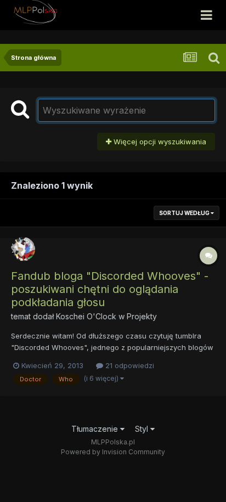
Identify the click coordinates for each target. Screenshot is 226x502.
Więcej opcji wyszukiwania (158, 141)
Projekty (142, 316)
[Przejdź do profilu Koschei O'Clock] (23, 249)
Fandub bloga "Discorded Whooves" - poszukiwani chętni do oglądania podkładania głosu (109, 289)
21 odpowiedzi (128, 365)
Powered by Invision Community (113, 452)
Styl (142, 428)
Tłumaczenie (95, 428)
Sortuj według (185, 213)
